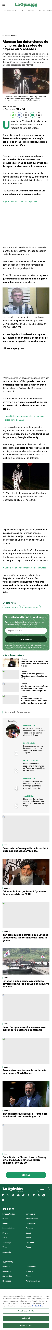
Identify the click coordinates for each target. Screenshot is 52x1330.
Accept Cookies (26, 1325)
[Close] (49, 1292)
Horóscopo (7, 1281)
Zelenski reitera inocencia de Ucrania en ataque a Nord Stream (24, 1072)
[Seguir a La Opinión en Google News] (28, 1195)
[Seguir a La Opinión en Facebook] (3, 1195)
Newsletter (7, 1271)
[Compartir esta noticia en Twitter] (26, 115)
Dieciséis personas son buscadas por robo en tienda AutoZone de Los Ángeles (33, 749)
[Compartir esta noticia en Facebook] (19, 115)
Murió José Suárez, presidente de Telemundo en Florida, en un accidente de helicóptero (34, 767)
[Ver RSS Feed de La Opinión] (3, 1200)
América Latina (32, 1219)
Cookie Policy (37, 1306)
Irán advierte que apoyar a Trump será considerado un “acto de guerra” (25, 1115)
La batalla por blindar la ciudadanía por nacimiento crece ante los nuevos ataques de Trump (34, 731)
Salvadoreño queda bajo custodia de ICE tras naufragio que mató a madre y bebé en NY (33, 784)
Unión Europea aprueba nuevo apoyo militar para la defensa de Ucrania (24, 1028)
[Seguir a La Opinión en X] (8, 1195)
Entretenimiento (31, 761)
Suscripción (7, 1276)
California (28, 796)
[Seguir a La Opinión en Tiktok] (23, 1195)
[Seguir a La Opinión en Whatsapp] (38, 1195)
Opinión (29, 1233)
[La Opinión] (26, 5)
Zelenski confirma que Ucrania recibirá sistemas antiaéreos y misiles (34, 663)
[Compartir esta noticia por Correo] (32, 115)
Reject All (26, 1318)
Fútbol (31, 11)
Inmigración (29, 725)
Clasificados (31, 1267)
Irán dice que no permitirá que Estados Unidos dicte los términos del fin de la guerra (34, 688)
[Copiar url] (39, 115)
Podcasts (6, 1267)
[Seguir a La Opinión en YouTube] (18, 1195)
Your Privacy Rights (26, 1311)
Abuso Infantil (11, 607)
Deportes (29, 1228)
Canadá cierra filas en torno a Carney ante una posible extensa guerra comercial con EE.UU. (24, 1160)
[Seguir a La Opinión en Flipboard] (33, 1195)
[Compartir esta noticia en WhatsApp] (13, 115)
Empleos (29, 1271)
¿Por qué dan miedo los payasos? (21, 201)
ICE (22, 11)
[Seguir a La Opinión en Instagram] (13, 1195)
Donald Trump (10, 11)
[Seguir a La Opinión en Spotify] (43, 1195)
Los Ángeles (29, 743)
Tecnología (7, 1242)
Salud (5, 1238)
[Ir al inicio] (13, 1189)
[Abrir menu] (3, 5)
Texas (5, 1247)
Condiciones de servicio (34, 647)
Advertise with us (33, 1281)
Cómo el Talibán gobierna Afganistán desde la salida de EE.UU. (34, 676)
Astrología (7, 1252)
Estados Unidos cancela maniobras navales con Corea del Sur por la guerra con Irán (34, 700)
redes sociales (31, 607)
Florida (28, 1247)
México (5, 1223)
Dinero (5, 1233)
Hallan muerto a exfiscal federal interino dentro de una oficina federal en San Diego (34, 802)
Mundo (15, 35)
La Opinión (6, 35)
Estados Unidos (9, 1214)
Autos (28, 1238)
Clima (28, 1276)
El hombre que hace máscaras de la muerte (25, 567)
